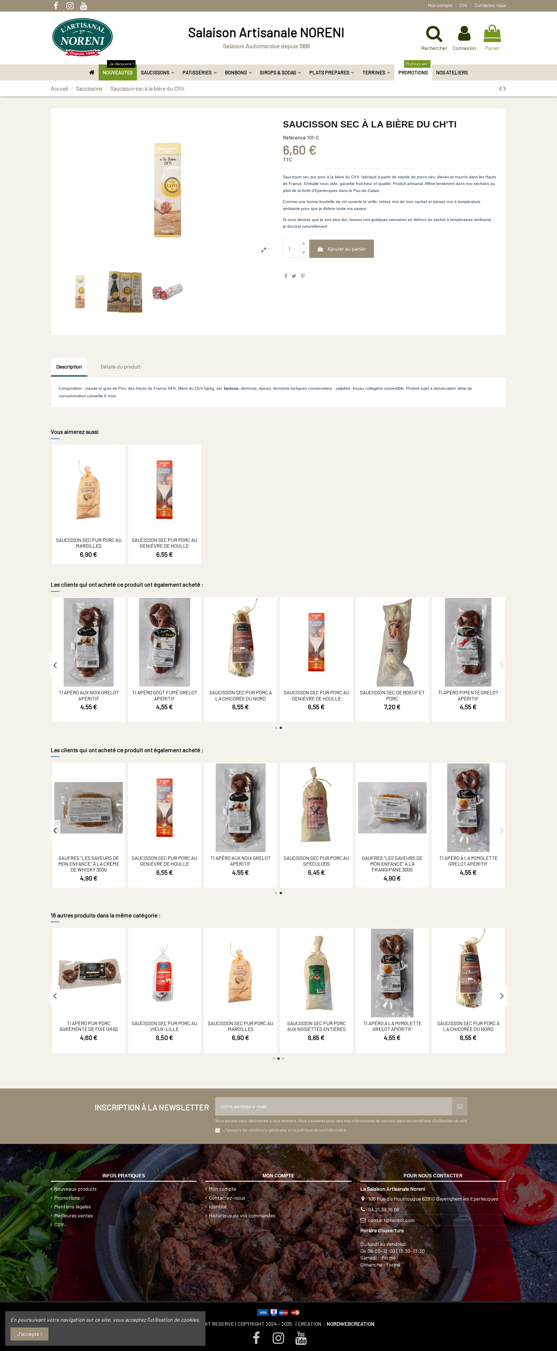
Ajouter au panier (347, 248)
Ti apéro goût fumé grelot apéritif (316, 695)
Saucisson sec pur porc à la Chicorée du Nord (392, 695)
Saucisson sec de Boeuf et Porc (164, 861)
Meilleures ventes (73, 1215)
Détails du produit (120, 366)
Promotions (67, 1197)
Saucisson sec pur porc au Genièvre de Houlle (164, 543)
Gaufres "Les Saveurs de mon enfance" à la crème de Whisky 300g (392, 864)
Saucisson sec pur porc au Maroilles (89, 543)
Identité (218, 1206)
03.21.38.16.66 (383, 1209)
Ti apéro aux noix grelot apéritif (240, 695)
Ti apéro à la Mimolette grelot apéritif (164, 695)
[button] (157, 72)
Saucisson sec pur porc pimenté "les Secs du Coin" (392, 1026)
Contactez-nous (490, 5)
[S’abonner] (460, 1106)
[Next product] (504, 88)
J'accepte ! (29, 1334)
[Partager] (285, 276)
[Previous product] (501, 88)
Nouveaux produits (75, 1188)
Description (69, 366)
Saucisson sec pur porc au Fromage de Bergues (89, 861)
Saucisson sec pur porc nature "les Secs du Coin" (468, 1026)
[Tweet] (294, 276)
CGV (464, 5)
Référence (294, 137)
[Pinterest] (303, 276)
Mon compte (440, 5)
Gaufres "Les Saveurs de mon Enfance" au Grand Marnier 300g (89, 698)
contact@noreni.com (391, 1220)
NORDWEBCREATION (351, 1324)
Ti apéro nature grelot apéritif (240, 1026)
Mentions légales (72, 1206)
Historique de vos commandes (242, 1215)
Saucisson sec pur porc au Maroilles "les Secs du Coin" (316, 864)
